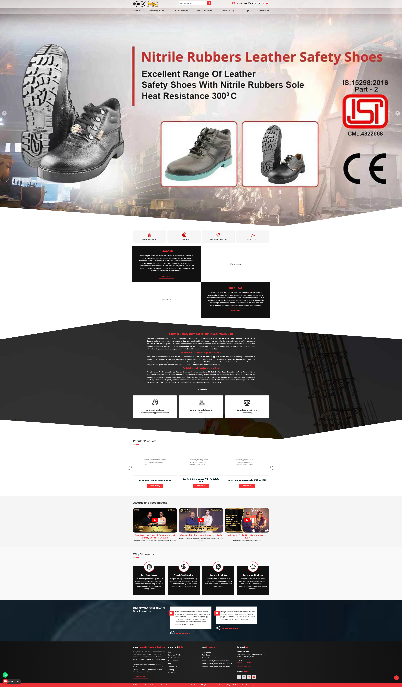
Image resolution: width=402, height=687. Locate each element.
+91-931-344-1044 (244, 3)
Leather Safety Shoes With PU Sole (215, 661)
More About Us (201, 389)
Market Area (172, 672)
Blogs (246, 11)
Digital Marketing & (234, 685)
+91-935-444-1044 (244, 666)
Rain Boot (206, 655)
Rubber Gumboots (209, 658)
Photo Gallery (228, 11)
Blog (169, 664)
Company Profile (156, 11)
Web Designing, (221, 685)
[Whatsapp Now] (5, 675)
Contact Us (264, 11)
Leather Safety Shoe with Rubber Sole (217, 664)
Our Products (180, 11)
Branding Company (249, 685)
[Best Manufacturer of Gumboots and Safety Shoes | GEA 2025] (155, 520)
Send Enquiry (155, 486)
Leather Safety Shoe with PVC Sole (216, 667)
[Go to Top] (396, 677)
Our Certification (205, 11)
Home (137, 11)
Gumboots (206, 652)
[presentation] (129, 467)
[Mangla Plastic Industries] (146, 4)
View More (166, 276)
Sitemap (171, 669)
